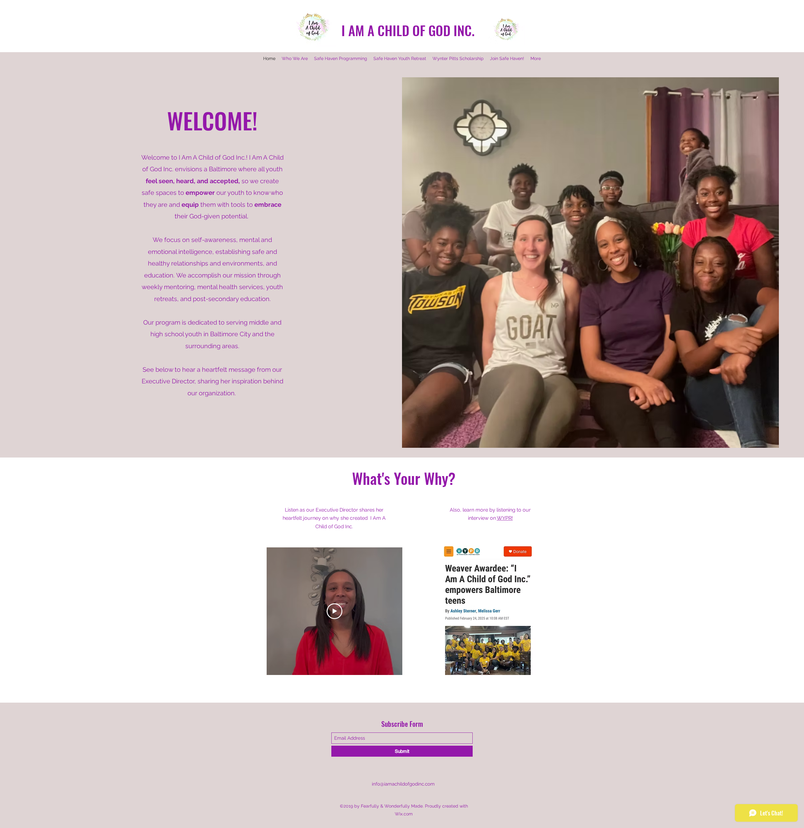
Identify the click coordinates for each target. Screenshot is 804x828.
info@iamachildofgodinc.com (403, 784)
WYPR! (505, 518)
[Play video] (334, 611)
